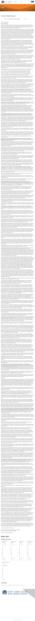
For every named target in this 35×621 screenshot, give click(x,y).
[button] (10, 1)
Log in (32, 1)
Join (2, 608)
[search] (21, 1)
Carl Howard (8, 18)
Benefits (3, 609)
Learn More (4, 610)
